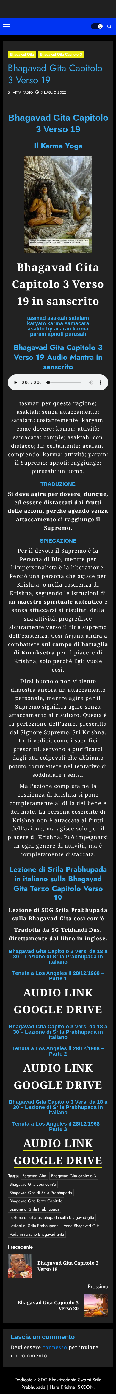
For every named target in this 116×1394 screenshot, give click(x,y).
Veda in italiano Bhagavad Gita (37, 1234)
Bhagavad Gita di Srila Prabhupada (41, 1193)
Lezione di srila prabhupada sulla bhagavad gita (52, 1217)
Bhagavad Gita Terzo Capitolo (36, 1201)
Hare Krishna (62, 1387)
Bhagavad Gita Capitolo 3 (61, 54)
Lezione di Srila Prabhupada (34, 1209)
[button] (7, 26)
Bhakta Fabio (20, 92)
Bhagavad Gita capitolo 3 (73, 1176)
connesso (55, 1347)
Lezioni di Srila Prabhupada (34, 1226)
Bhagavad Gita (22, 54)
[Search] (109, 26)
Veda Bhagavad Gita (82, 1226)
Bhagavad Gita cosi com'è (33, 1184)
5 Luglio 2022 (53, 92)
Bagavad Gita (34, 1176)
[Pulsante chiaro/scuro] (97, 26)
